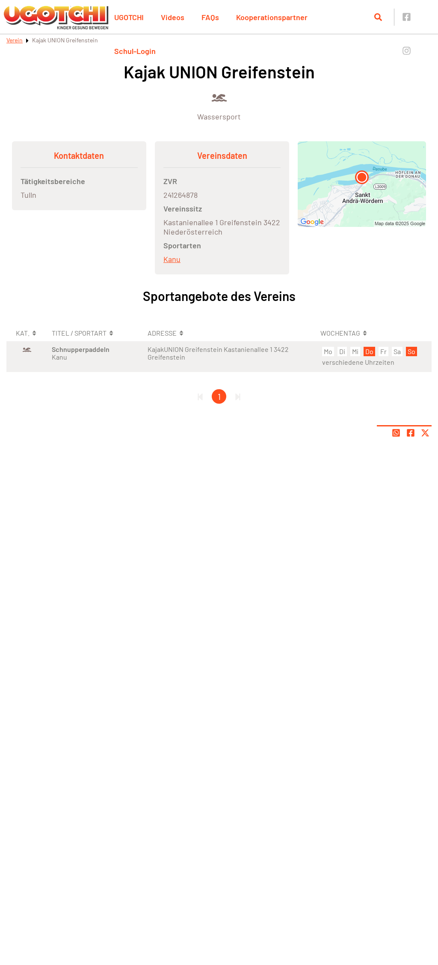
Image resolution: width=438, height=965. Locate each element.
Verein (14, 40)
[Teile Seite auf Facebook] (410, 432)
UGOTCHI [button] (129, 17)
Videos (172, 17)
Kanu (172, 259)
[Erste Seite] (200, 396)
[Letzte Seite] (238, 396)
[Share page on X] (425, 432)
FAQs (210, 17)
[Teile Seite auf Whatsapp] (396, 432)
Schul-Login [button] (135, 51)
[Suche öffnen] (378, 17)
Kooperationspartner (272, 17)
